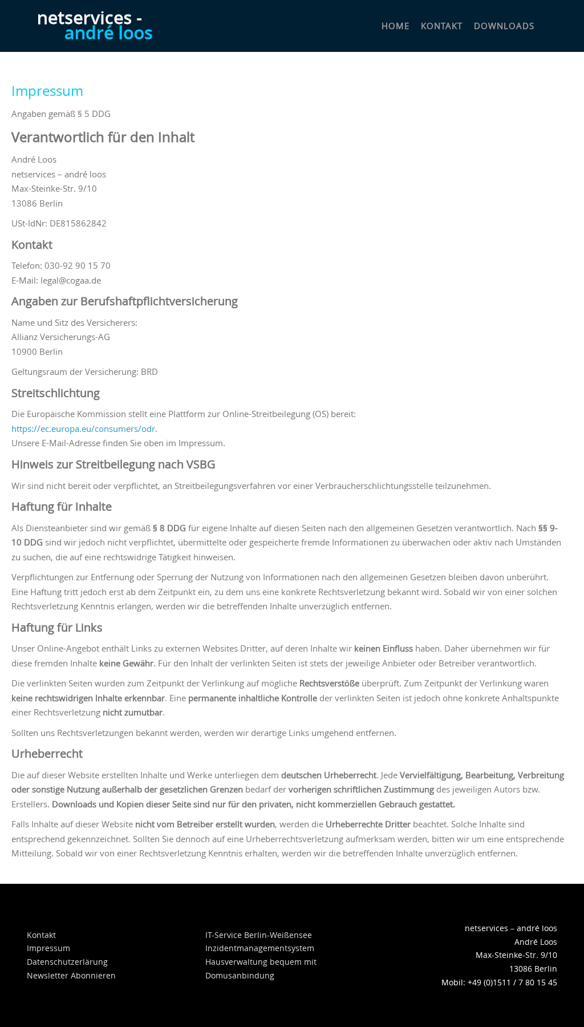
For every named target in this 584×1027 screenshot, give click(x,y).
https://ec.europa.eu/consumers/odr (83, 428)
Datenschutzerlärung (67, 961)
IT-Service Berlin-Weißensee (258, 934)
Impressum (48, 948)
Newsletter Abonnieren (71, 975)
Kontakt (41, 934)
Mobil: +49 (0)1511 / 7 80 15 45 (499, 982)
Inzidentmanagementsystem (259, 948)
